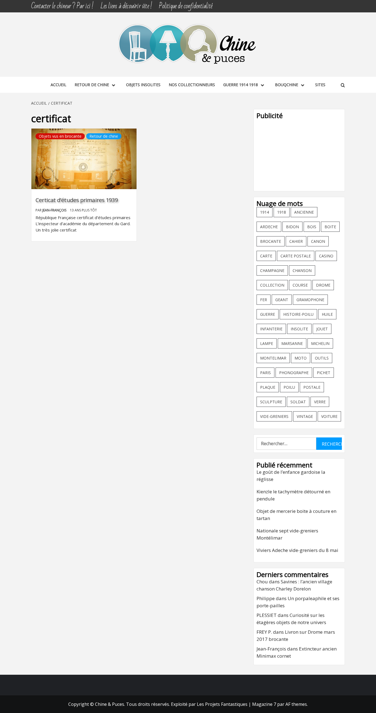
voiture (329, 416)
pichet (323, 372)
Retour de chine (92, 84)
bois (311, 226)
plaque (267, 387)
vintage (305, 416)
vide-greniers (274, 416)
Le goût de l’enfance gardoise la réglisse (291, 475)
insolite (299, 328)
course (300, 285)
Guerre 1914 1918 (240, 84)
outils (322, 358)
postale (311, 387)
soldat (298, 401)
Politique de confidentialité (185, 6)
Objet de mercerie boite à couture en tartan (296, 514)
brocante (270, 241)
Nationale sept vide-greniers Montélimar (287, 534)
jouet (322, 328)
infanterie (271, 328)
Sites (320, 84)
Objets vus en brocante (60, 136)
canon (318, 241)
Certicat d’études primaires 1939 (77, 200)
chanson (302, 270)
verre (320, 401)
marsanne (292, 343)
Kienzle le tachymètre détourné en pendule (293, 495)
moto (301, 358)
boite (330, 226)
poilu (289, 387)
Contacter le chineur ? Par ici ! (62, 6)
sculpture (271, 401)
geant (281, 299)
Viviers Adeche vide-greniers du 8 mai (297, 550)
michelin (320, 343)
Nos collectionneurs (192, 84)
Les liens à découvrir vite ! (126, 6)
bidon (292, 226)
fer (263, 299)
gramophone (310, 299)
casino (326, 255)
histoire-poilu (298, 314)
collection (272, 285)
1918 (281, 212)
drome (323, 285)
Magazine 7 (264, 704)
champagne (272, 270)
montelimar (273, 358)
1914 (264, 212)
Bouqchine (286, 84)
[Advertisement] (299, 153)
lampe (266, 343)
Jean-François (54, 210)
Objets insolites (143, 84)
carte (266, 255)
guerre (267, 314)
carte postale (295, 255)
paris (265, 372)
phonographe (294, 372)
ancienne (304, 212)
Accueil (58, 84)
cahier (296, 241)
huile (327, 314)
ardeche (269, 226)
